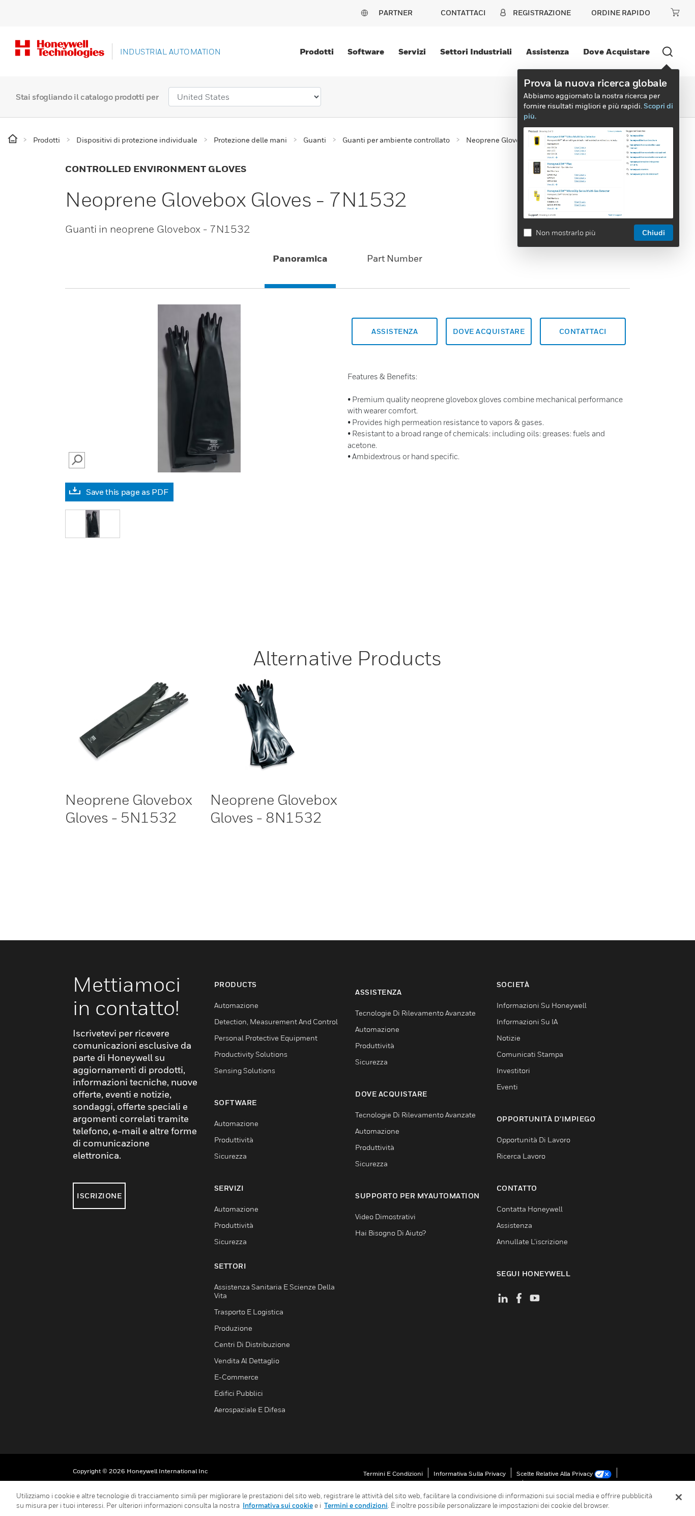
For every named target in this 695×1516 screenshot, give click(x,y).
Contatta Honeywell (530, 1208)
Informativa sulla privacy (469, 1473)
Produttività (233, 1139)
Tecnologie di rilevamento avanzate (415, 1012)
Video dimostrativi (385, 1216)
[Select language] (364, 12)
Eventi (507, 1086)
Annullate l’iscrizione (532, 1241)
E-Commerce (236, 1376)
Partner (396, 12)
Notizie (508, 1037)
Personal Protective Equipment (265, 1037)
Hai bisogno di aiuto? (390, 1232)
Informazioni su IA (527, 1021)
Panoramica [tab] (300, 258)
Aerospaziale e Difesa (249, 1409)
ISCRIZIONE (99, 1195)
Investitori (513, 1070)
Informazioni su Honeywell (542, 1005)
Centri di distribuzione (252, 1344)
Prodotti (317, 51)
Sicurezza (230, 1156)
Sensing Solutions (244, 1070)
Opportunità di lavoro (533, 1139)
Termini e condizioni (393, 1473)
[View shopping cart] (675, 12)
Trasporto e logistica (248, 1311)
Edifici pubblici (238, 1393)
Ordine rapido (620, 12)
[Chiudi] (679, 1497)
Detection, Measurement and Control (276, 1021)
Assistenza (547, 51)
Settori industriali (476, 51)
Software (365, 51)
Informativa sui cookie (278, 1505)
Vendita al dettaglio (246, 1360)
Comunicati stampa (530, 1054)
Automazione (236, 1005)
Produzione (233, 1328)
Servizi (412, 51)
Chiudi (653, 232)
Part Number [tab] (394, 258)
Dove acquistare (616, 51)
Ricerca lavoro (521, 1156)
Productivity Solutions (250, 1054)
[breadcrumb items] (13, 139)
